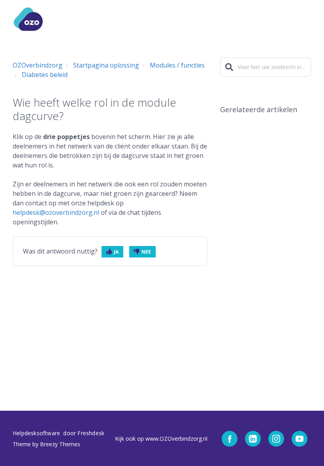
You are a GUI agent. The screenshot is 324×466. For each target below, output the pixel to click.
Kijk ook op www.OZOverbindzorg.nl (161, 439)
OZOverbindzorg (37, 65)
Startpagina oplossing (106, 65)
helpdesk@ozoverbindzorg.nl (56, 212)
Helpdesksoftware (37, 433)
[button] (306, 19)
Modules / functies (177, 65)
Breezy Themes (60, 444)
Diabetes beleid (45, 74)
